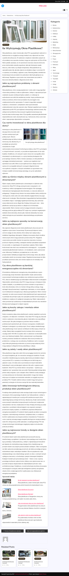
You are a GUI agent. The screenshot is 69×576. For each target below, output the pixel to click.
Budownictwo (6, 44)
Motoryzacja (56, 47)
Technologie (56, 73)
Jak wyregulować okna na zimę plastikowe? (31, 503)
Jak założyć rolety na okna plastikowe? (29, 515)
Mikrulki (43, 5)
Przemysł (55, 62)
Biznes (54, 25)
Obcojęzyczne (57, 53)
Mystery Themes (42, 574)
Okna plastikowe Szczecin (25, 489)
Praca (54, 56)
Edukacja (55, 33)
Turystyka (55, 78)
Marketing (55, 42)
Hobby (54, 36)
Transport (55, 76)
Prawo (54, 59)
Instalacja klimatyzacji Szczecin (8, 562)
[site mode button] (64, 10)
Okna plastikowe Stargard (25, 494)
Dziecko (55, 31)
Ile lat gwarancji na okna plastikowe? (28, 480)
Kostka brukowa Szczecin (38, 562)
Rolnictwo (55, 64)
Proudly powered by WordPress (21, 574)
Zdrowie (55, 90)
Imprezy (55, 39)
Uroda (54, 81)
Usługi (54, 84)
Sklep (54, 67)
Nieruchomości (57, 50)
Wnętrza (55, 87)
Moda (54, 45)
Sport (54, 70)
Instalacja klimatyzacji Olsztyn (24, 562)
